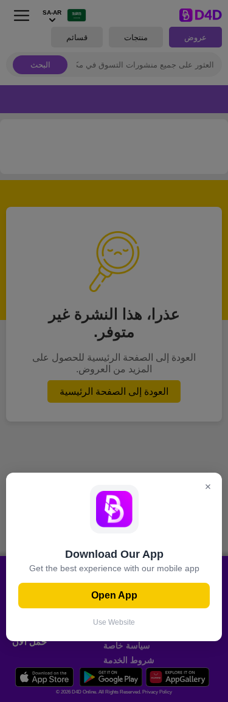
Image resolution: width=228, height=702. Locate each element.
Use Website (114, 622)
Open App (114, 595)
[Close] (208, 487)
